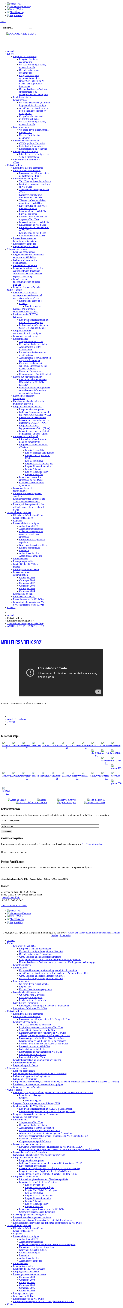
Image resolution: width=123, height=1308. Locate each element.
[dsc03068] (115, 775)
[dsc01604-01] (106, 778)
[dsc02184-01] (27, 778)
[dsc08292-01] (27, 748)
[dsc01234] (36, 745)
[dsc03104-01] (96, 755)
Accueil (11, 615)
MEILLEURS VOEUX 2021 (22, 642)
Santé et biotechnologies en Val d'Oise (25, 623)
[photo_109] (116, 768)
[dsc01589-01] (106, 763)
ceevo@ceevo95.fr (11, 897)
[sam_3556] (57, 745)
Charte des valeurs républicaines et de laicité (89, 932)
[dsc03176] (115, 753)
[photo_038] (116, 783)
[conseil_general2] (40, 775)
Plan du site (65, 935)
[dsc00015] (96, 745)
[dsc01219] (115, 745)
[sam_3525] (116, 760)
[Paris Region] (70, 802)
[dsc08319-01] (67, 748)
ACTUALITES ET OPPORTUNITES (26, 626)
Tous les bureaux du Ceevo (14, 905)
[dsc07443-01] (7, 748)
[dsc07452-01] (87, 748)
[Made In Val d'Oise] (100, 800)
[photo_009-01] (77, 778)
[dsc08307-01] (7, 793)
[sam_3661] (106, 753)
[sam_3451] (47, 745)
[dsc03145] (86, 775)
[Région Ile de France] (19, 33)
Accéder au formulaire (92, 844)
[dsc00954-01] (57, 778)
